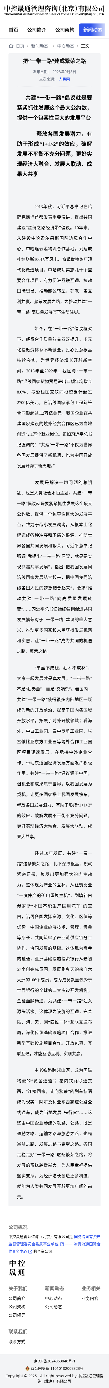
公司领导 (16, 1315)
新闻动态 (39, 46)
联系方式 (16, 1341)
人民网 (64, 78)
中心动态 (65, 46)
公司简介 (36, 30)
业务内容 (89, 1298)
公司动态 (53, 1307)
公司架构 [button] (64, 30)
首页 (13, 30)
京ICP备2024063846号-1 (54, 1360)
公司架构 (16, 1307)
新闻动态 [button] (92, 30)
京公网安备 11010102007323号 (57, 1368)
